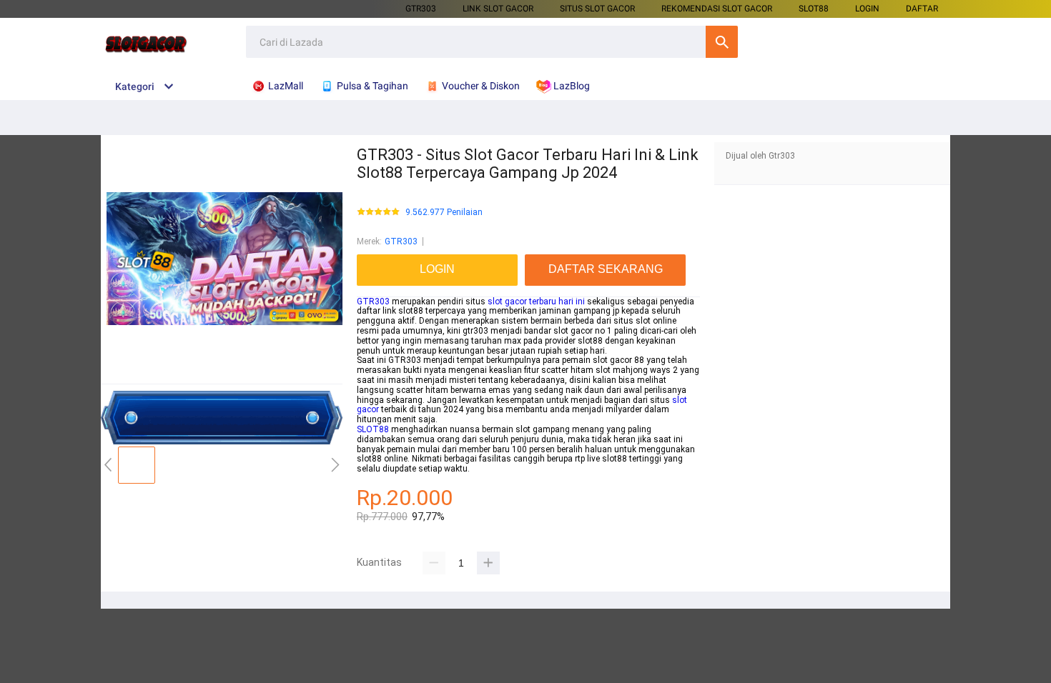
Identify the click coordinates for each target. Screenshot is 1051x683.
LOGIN (867, 9)
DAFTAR (922, 9)
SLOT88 (373, 429)
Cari (722, 42)
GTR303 (420, 9)
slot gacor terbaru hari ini (536, 301)
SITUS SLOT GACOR (597, 9)
